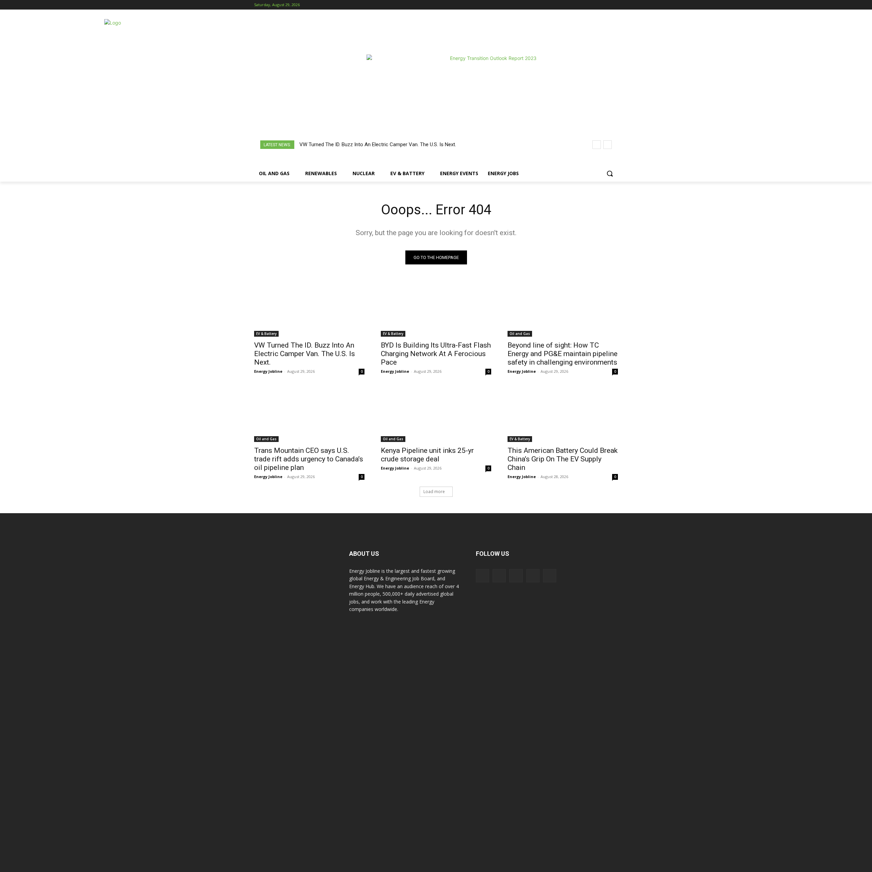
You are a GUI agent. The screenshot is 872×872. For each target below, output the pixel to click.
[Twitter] (604, 5)
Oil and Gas (520, 333)
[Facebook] (576, 5)
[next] (607, 144)
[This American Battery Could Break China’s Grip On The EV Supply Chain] (563, 414)
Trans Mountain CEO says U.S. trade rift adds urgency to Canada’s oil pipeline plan (308, 459)
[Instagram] (586, 5)
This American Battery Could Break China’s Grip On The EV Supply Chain (563, 459)
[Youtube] (614, 5)
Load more (434, 491)
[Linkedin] (595, 5)
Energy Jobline (268, 371)
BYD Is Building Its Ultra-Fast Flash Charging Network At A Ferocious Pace (436, 353)
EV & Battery (266, 333)
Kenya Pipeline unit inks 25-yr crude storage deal (427, 454)
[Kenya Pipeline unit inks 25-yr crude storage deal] (436, 414)
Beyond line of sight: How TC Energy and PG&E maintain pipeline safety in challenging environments (563, 353)
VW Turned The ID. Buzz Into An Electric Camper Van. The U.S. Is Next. (377, 144)
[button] (610, 173)
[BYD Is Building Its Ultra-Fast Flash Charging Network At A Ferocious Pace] (436, 309)
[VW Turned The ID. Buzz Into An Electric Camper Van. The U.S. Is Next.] (309, 309)
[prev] (596, 144)
